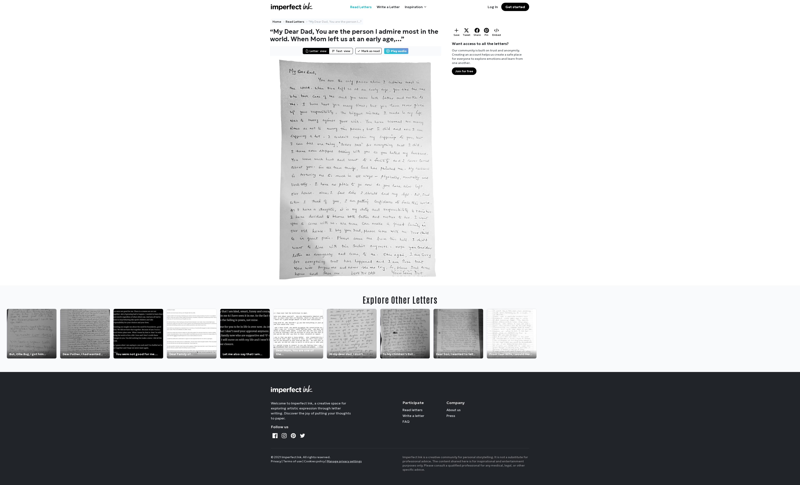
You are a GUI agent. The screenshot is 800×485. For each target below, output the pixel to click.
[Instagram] (284, 436)
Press (450, 416)
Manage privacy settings (344, 461)
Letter (318, 51)
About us (453, 410)
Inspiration (414, 7)
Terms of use (292, 461)
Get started (515, 7)
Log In (493, 7)
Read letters (412, 410)
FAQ (406, 421)
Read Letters (361, 7)
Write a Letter (388, 7)
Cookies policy (314, 461)
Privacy (276, 461)
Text (343, 51)
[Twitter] (302, 436)
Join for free (464, 71)
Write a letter (413, 416)
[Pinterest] (293, 436)
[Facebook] (275, 436)
